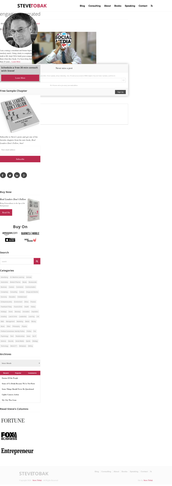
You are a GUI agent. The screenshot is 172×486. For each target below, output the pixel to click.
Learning (31, 316)
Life (38, 316)
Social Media (20, 341)
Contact (143, 5)
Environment (18, 302)
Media (27, 321)
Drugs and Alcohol (32, 292)
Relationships (20, 336)
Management (10, 321)
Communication (31, 287)
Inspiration (35, 311)
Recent (6, 373)
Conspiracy (4, 292)
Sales (28, 336)
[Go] (37, 261)
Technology (4, 346)
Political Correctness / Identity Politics (12, 331)
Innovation (26, 311)
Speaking (130, 5)
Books (117, 5)
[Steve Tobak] (32, 5)
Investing (4, 316)
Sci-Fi (34, 336)
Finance (33, 302)
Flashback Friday (6, 307)
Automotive (4, 282)
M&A (2, 321)
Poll (34, 331)
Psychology (4, 336)
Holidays (3, 311)
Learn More (16, 61)
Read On (6, 212)
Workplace (22, 346)
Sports (28, 341)
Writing (30, 346)
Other (8, 326)
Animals (28, 277)
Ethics (26, 302)
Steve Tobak (37, 480)
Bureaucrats (33, 282)
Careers (11, 287)
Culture (21, 292)
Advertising (4, 277)
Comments (32, 373)
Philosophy (16, 326)
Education (12, 297)
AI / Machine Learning (17, 277)
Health (26, 307)
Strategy (35, 341)
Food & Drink (18, 307)
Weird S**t (13, 346)
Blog (82, 5)
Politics (29, 331)
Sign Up (120, 92)
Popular (18, 373)
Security (10, 341)
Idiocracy (17, 311)
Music (3, 326)
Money (33, 321)
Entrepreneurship (6, 302)
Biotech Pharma (15, 282)
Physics (24, 326)
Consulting (94, 5)
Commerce (19, 287)
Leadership (22, 316)
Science (3, 341)
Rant (11, 336)
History (33, 307)
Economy (4, 297)
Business (4, 287)
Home (11, 311)
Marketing (20, 321)
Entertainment (22, 297)
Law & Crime (13, 316)
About (107, 5)
